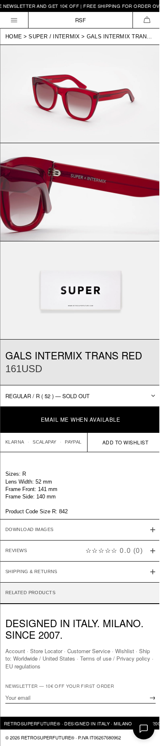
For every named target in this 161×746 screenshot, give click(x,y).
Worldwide (38, 658)
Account (15, 651)
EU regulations (41, 666)
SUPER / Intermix (54, 36)
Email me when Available (81, 419)
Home (13, 36)
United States (71, 658)
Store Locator (46, 651)
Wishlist (124, 651)
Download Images (29, 518)
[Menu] (14, 20)
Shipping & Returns (31, 560)
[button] (147, 20)
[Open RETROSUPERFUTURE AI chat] (143, 728)
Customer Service (88, 651)
